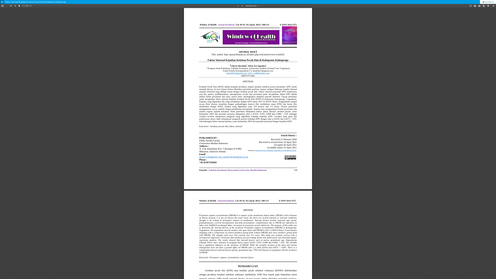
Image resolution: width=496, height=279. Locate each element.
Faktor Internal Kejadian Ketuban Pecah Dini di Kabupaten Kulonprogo (35, 2)
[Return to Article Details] (2, 2)
